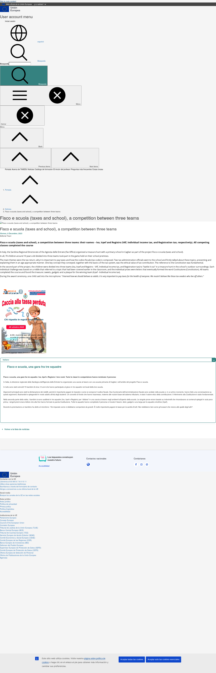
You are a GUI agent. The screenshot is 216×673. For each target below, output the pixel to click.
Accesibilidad (5, 511)
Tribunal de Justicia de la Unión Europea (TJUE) (19, 527)
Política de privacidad (8, 504)
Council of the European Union (12, 522)
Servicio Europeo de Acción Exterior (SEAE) (17, 535)
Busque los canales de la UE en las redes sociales (20, 495)
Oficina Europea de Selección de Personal (16, 552)
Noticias (31, 169)
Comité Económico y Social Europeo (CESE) (17, 537)
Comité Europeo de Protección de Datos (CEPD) (19, 550)
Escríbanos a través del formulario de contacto (18, 486)
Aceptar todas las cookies (131, 659)
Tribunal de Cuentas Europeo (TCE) (14, 532)
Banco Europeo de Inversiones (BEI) (14, 542)
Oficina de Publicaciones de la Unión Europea (18, 555)
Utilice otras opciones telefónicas (13, 484)
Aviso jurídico (5, 501)
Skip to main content (8, 1)
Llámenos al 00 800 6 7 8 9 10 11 (13, 481)
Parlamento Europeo (8, 517)
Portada (8, 169)
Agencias (3, 557)
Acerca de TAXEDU (19, 169)
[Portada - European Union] (10, 8)
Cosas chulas (97, 169)
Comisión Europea (7, 525)
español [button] (41, 41)
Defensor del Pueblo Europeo (11, 545)
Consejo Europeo (7, 520)
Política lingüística (7, 509)
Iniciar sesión (10, 21)
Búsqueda (42, 61)
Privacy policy (5, 506)
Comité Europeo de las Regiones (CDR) (16, 540)
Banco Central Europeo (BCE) (12, 530)
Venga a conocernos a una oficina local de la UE (19, 489)
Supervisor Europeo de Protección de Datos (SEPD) (20, 547)
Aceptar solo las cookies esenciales (163, 659)
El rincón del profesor (61, 169)
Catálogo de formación (44, 169)
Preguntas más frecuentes (81, 169)
